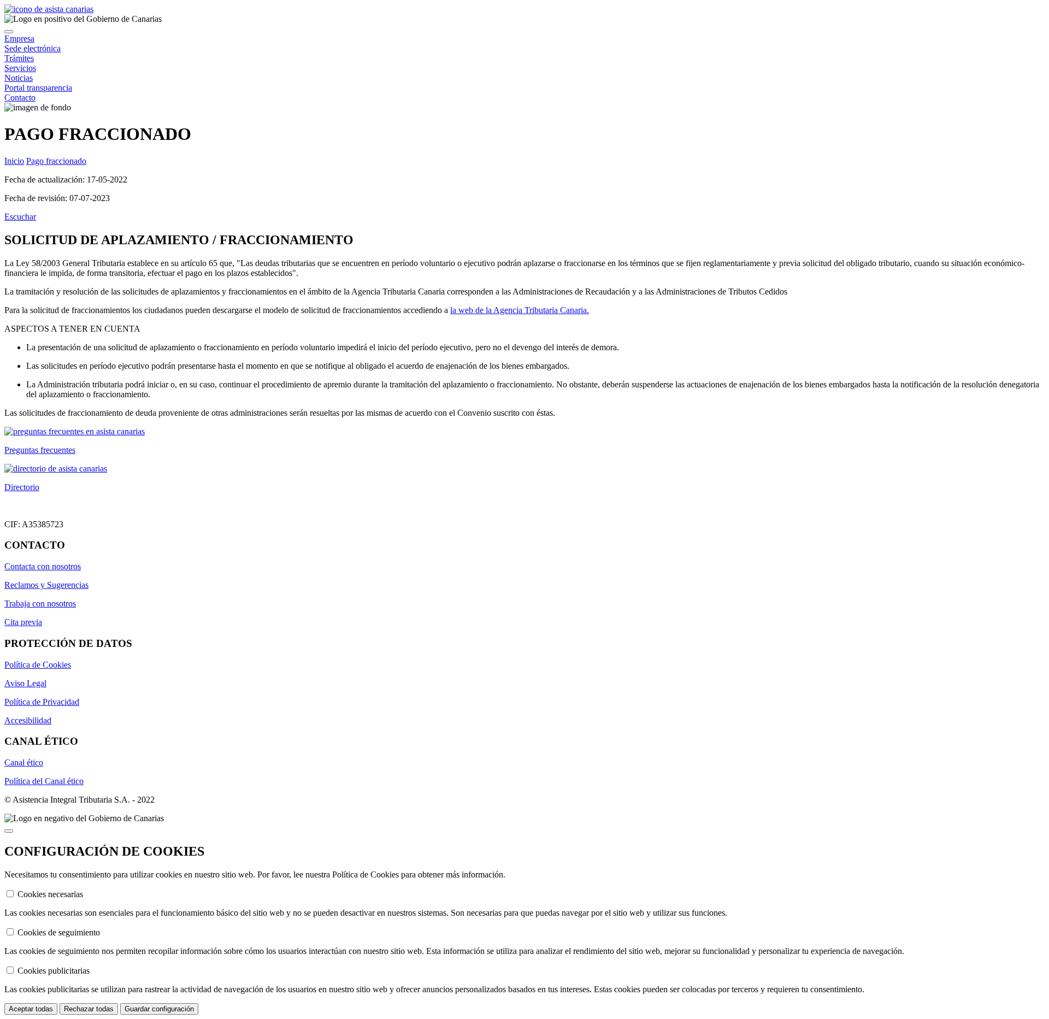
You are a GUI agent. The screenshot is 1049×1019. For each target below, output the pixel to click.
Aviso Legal (25, 683)
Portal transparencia (38, 87)
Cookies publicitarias (53, 970)
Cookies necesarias (50, 894)
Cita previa (23, 622)
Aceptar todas (31, 1009)
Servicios (20, 68)
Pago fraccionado (56, 161)
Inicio (14, 161)
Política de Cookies (37, 664)
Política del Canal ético (44, 781)
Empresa (19, 38)
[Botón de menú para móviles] (8, 31)
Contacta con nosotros (42, 566)
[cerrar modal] (8, 831)
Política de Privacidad (41, 701)
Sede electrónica (32, 48)
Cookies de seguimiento (58, 932)
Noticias (18, 78)
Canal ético (23, 762)
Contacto (20, 97)
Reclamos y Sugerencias (46, 585)
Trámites (19, 58)
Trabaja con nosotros (40, 603)
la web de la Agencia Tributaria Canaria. (519, 310)
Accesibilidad (27, 720)
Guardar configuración (159, 1009)
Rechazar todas (89, 1009)
